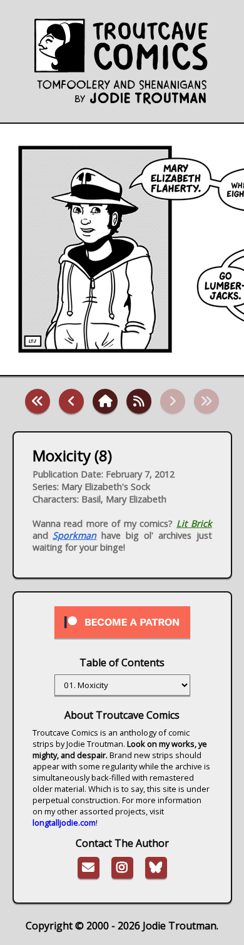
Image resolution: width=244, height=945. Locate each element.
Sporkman (74, 535)
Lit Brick (194, 523)
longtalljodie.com (64, 822)
